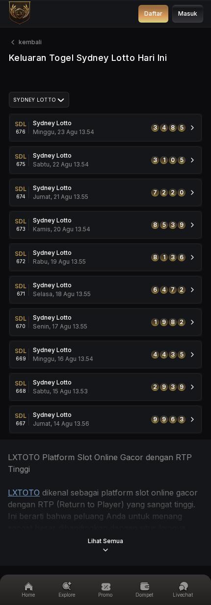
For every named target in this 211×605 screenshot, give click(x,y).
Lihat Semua (105, 541)
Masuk (187, 13)
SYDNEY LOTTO (34, 100)
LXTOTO (24, 492)
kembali (30, 42)
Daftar (153, 13)
